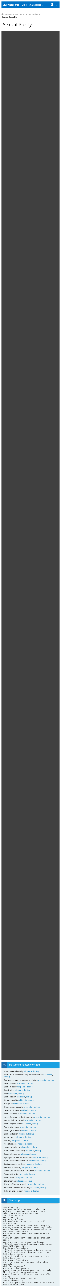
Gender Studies (31, 14)
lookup (36, 1071)
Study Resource (11, 4)
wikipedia (28, 1071)
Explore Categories (31, 4)
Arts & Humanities (14, 14)
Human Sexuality (9, 17)
